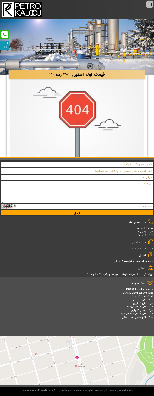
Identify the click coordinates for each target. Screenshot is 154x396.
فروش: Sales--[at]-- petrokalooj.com (133, 261)
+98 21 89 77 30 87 (142, 249)
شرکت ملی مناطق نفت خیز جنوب (136, 314)
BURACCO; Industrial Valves (138, 289)
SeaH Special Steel (142, 296)
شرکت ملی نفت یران (142, 300)
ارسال (77, 213)
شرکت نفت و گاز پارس (141, 310)
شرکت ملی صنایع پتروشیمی (139, 307)
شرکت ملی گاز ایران (143, 303)
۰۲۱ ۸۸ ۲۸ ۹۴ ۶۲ (144, 232)
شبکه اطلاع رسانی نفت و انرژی (137, 317)
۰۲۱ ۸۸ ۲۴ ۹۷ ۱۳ (145, 235)
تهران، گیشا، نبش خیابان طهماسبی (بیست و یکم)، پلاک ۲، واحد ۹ (120, 274)
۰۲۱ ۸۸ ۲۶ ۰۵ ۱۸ (145, 228)
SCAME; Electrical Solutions (138, 293)
